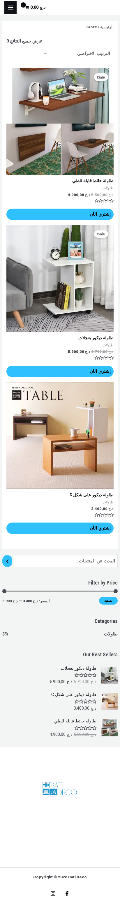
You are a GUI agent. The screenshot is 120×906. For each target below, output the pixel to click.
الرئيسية (107, 27)
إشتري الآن (100, 214)
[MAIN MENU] (10, 7)
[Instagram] (53, 893)
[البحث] (7, 561)
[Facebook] (67, 893)
